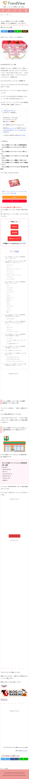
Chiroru (26, 750)
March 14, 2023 (21, 135)
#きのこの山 (7, 110)
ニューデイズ (9, 277)
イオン (8, 285)
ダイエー (9, 295)
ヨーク (8, 293)
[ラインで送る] (18, 31)
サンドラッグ (9, 327)
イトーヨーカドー (10, 291)
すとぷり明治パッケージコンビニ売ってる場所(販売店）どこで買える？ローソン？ (15, 261)
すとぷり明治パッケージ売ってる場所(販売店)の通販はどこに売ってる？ (15, 347)
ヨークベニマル (10, 306)
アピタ (8, 302)
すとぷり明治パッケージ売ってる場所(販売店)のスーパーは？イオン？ (15, 282)
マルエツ (9, 304)
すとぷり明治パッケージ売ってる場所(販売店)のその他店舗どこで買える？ (15, 335)
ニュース (8, 27)
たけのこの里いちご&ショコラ (13, 359)
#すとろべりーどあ (11, 128)
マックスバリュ (10, 287)
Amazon (14, 197)
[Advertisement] (13, 385)
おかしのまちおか (10, 318)
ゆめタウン (9, 299)
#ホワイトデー (14, 130)
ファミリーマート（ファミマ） (13, 268)
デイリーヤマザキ (10, 279)
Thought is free (23, 775)
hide (17, 251)
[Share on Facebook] (11, 31)
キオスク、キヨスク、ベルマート (14, 275)
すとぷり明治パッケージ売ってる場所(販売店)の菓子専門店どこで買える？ (15, 315)
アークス (9, 310)
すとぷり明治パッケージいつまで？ (13, 350)
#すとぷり (13, 110)
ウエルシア (9, 329)
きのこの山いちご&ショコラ (13, 357)
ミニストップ (9, 273)
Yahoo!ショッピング (14, 201)
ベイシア (9, 308)
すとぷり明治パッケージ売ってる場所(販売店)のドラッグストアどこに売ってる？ (15, 322)
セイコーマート (10, 271)
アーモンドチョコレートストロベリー (15, 361)
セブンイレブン (10, 264)
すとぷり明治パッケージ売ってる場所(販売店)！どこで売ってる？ (15, 257)
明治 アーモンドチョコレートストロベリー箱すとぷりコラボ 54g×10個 (14, 192)
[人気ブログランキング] (14, 692)
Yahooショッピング (14, 238)
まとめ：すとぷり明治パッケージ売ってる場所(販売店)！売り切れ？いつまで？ (15, 364)
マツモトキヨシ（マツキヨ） (13, 331)
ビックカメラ (9, 338)
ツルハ (8, 325)
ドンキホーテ (9, 289)
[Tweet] (4, 31)
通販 (11, 27)
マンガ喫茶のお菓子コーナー (13, 343)
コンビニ (10, 14)
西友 (8, 312)
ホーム (3, 14)
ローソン (9, 267)
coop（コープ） (10, 297)
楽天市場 (14, 232)
